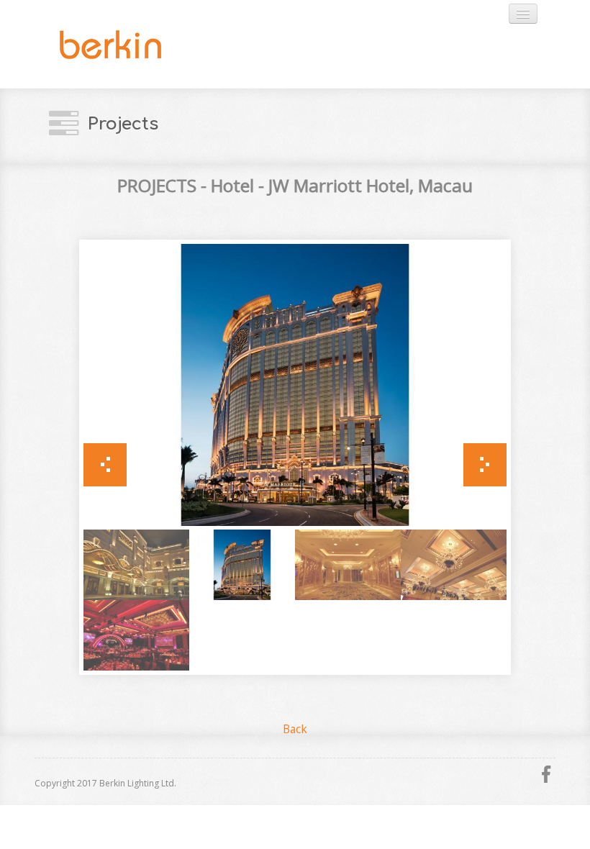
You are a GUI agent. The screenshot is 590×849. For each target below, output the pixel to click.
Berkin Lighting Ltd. (146, 44)
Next (485, 464)
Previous (105, 464)
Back (295, 729)
